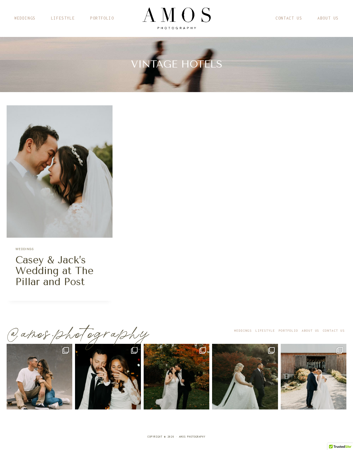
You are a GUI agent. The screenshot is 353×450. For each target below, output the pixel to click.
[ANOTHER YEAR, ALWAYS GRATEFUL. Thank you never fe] (39, 376)
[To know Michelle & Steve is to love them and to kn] (108, 376)
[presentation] (60, 171)
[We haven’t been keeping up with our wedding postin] (313, 376)
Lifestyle (63, 18)
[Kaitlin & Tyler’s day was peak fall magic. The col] (176, 376)
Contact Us (289, 18)
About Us (328, 18)
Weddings (25, 18)
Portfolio (102, 18)
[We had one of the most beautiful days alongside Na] (245, 376)
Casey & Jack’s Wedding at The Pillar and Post (54, 271)
